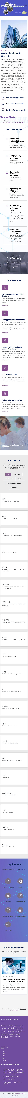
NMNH (4, 1056)
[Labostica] (8, 5)
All (8, 474)
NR (3, 1058)
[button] (12, 14)
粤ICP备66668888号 (20, 1093)
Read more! (5, 305)
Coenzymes (17, 474)
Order (14, 267)
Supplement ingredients (14, 483)
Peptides (20, 479)
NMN (4, 1053)
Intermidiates (9, 479)
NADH (4, 1060)
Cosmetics (14, 487)
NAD (4, 1051)
